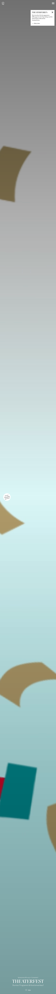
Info (29, 990)
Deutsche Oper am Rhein (3, 3)
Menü (53, 3)
